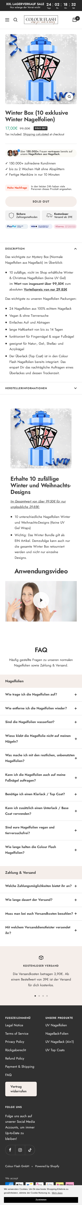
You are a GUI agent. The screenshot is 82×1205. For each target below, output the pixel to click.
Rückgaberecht (15, 1050)
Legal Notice (14, 1025)
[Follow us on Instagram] (20, 1150)
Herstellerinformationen (26, 388)
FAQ (8, 1075)
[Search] (15, 20)
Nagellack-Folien (56, 1033)
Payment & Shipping (19, 1066)
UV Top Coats (55, 1050)
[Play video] (41, 600)
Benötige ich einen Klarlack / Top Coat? (35, 794)
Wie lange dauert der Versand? (28, 899)
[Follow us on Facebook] (10, 1150)
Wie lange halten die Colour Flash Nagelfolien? (30, 849)
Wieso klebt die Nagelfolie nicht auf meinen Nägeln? (38, 738)
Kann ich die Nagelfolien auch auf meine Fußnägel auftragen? (35, 777)
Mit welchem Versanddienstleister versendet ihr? (37, 930)
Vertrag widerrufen (18, 1089)
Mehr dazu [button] (57, 1193)
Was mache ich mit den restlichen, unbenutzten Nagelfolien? (40, 758)
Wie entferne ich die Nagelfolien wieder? (36, 708)
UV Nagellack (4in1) (59, 1041)
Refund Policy (14, 1058)
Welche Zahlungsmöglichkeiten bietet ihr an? (38, 885)
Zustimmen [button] (41, 1200)
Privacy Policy (14, 1041)
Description (15, 249)
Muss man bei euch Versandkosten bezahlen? (39, 913)
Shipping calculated (36, 134)
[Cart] (74, 20)
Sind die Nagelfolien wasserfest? (29, 721)
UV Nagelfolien (56, 1025)
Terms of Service (16, 1033)
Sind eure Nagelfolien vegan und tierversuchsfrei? (29, 830)
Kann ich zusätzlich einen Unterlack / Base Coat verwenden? (36, 811)
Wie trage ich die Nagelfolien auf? (31, 694)
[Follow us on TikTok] (30, 1150)
